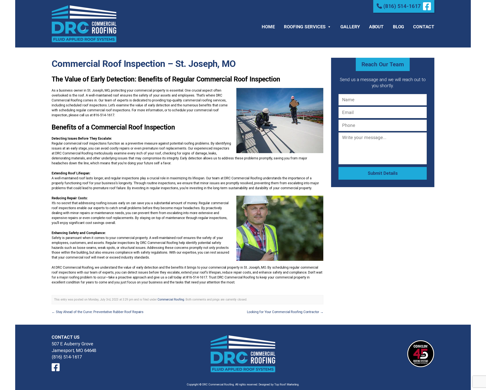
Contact (423, 26)
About (376, 26)
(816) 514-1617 (401, 6)
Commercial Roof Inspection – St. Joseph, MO (144, 63)
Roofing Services (305, 26)
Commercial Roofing (171, 299)
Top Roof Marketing (286, 384)
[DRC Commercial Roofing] (243, 353)
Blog (398, 26)
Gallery (350, 26)
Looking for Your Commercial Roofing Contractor (285, 312)
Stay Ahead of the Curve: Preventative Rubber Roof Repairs (98, 312)
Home (268, 26)
